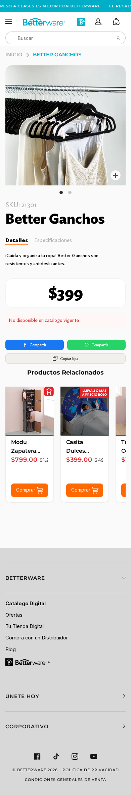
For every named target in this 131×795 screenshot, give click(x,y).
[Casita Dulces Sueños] (84, 411)
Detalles (16, 240)
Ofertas (14, 615)
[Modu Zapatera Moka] (29, 411)
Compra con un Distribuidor (36, 638)
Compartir (38, 344)
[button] (65, 578)
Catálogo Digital (25, 604)
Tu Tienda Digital (24, 626)
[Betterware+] (28, 662)
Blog (10, 649)
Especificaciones (53, 240)
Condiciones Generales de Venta (65, 779)
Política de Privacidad (90, 770)
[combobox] (65, 38)
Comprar (26, 489)
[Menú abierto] (13, 22)
